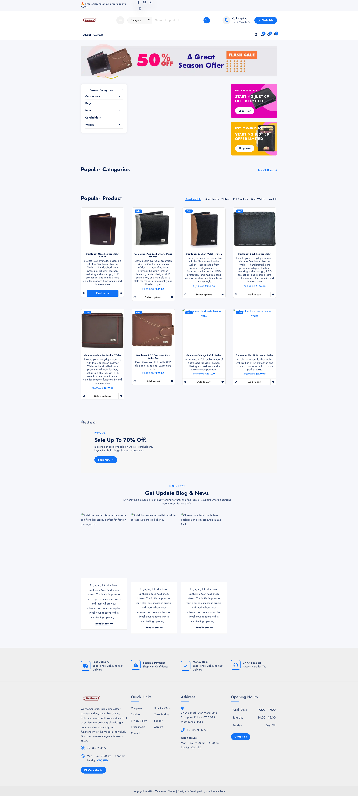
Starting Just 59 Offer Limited (252, 136)
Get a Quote (94, 770)
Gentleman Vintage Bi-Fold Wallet (204, 355)
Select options (153, 297)
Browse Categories (101, 90)
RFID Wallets (240, 199)
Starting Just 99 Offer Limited (252, 99)
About (87, 35)
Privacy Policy (139, 721)
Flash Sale (267, 20)
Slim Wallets (258, 199)
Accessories (92, 96)
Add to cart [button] (254, 294)
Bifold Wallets (193, 199)
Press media (138, 727)
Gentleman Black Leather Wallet (254, 253)
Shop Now (245, 111)
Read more (102, 293)
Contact (98, 35)
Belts (88, 110)
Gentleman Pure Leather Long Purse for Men (153, 255)
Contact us (241, 736)
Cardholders (93, 117)
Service (135, 714)
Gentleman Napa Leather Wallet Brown (102, 255)
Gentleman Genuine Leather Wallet (102, 355)
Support (158, 721)
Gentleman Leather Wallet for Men (204, 253)
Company (136, 708)
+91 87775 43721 (241, 22)
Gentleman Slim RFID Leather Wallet (255, 355)
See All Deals (266, 170)
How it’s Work (162, 708)
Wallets (89, 125)
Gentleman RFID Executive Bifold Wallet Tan (153, 357)
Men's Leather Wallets (217, 199)
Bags (88, 103)
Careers (158, 727)
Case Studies (161, 714)
